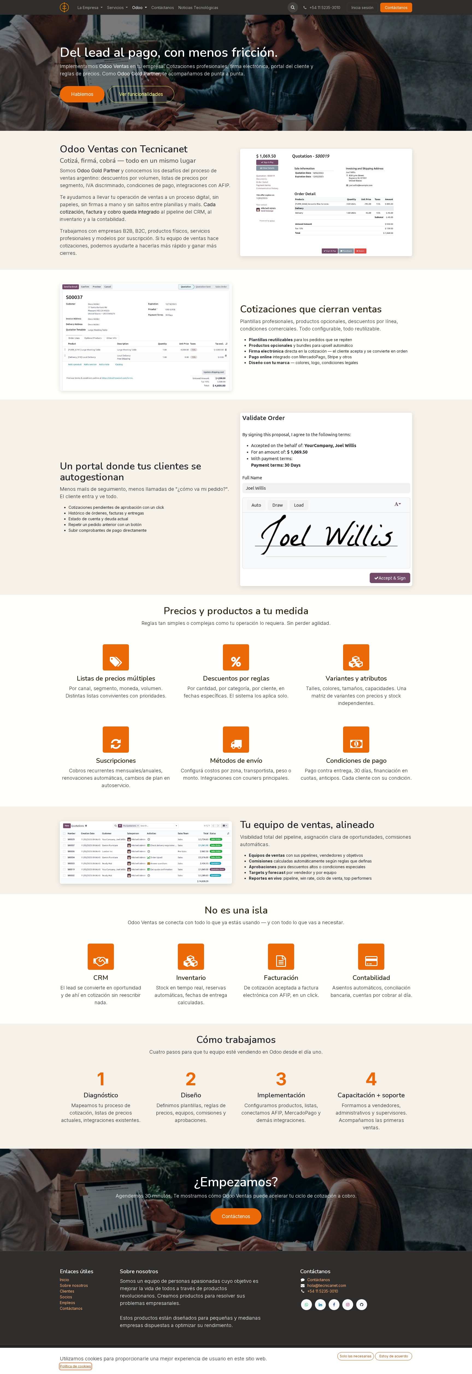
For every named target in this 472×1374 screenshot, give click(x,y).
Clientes (67, 1291)
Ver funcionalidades (141, 94)
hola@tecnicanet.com (326, 1285)
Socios (66, 1297)
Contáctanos (396, 7)
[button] (293, 7)
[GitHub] (361, 1304)
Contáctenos (236, 1216)
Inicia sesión (362, 7)
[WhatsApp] (306, 1304)
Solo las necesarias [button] (355, 1356)
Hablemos (82, 94)
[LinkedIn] (320, 1304)
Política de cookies (75, 1366)
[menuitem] (90, 7)
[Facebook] (334, 1304)
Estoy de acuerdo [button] (393, 1356)
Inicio (64, 1279)
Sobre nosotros (74, 1285)
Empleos (67, 1302)
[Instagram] (347, 1304)
